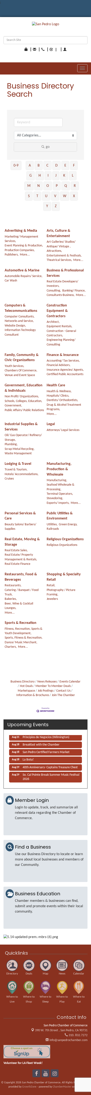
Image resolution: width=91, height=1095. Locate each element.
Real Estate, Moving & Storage (22, 542)
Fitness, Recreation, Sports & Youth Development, (23, 631)
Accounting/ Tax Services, (63, 360)
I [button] (48, 176)
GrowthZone (29, 1086)
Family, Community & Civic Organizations (21, 357)
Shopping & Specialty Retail (64, 577)
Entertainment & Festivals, (64, 255)
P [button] (57, 186)
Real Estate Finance (17, 563)
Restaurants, (13, 585)
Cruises (9, 478)
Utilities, (52, 524)
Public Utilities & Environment (60, 516)
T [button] (37, 196)
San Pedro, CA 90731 (61, 1030)
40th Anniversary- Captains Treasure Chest (50, 766)
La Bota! (28, 758)
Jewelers (52, 599)
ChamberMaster (62, 1086)
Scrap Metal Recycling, (20, 449)
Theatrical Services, (59, 260)
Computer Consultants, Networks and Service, (20, 319)
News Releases (47, 681)
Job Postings (45, 690)
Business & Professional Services (65, 273)
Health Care (56, 385)
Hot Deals (26, 686)
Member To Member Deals (53, 686)
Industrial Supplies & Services (21, 426)
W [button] (64, 196)
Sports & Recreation (20, 623)
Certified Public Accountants (65, 374)
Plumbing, (11, 444)
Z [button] (56, 206)
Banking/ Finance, (74, 290)
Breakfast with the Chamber (41, 743)
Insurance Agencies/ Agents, (65, 369)
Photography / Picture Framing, (61, 592)
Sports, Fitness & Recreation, (23, 637)
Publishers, (12, 254)
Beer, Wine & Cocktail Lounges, (19, 606)
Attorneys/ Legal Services (63, 430)
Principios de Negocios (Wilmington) (46, 735)
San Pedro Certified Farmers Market (46, 750)
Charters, (11, 646)
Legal (51, 424)
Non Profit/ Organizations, (22, 396)
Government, (13, 405)
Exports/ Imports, (58, 503)
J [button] (55, 176)
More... (25, 254)
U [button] (46, 196)
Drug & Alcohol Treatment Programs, (64, 407)
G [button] (30, 176)
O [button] (47, 186)
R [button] (75, 186)
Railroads (53, 528)
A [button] (30, 165)
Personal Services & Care (20, 516)
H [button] (39, 176)
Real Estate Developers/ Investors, (62, 284)
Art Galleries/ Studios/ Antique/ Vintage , (61, 244)
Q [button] (65, 186)
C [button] (47, 165)
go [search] (47, 147)
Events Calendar (70, 681)
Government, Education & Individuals (23, 388)
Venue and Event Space (20, 375)
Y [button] (47, 206)
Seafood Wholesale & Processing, (60, 487)
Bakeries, (11, 599)
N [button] (38, 186)
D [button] (56, 165)
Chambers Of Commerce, (21, 370)
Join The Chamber (63, 695)
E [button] (65, 165)
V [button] (55, 196)
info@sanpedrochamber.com (68, 1040)
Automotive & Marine (22, 270)
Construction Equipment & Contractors (57, 311)
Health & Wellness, (59, 391)
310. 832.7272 (78, 1035)
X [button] (74, 196)
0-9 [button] (16, 165)
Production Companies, (20, 250)
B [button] (39, 165)
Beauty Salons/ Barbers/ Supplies (20, 526)
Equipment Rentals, (59, 326)
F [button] (74, 165)
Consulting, (54, 290)
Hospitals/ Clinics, (58, 395)
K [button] (64, 176)
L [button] (73, 176)
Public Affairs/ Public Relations (24, 410)
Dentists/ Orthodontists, (62, 400)
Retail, (51, 585)
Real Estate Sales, (16, 550)
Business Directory (22, 681)
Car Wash (11, 280)
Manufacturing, (57, 480)
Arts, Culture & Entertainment (58, 233)
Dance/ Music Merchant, (21, 642)
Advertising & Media (21, 231)
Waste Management (18, 453)
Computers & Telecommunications (21, 308)
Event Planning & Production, (24, 245)
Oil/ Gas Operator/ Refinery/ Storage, (23, 437)
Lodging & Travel (18, 464)
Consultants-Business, (61, 295)
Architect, (53, 322)
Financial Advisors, (58, 365)
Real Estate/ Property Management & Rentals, (21, 557)
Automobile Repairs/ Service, (23, 276)
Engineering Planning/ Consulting (61, 342)
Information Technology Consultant (20, 332)
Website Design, (15, 325)
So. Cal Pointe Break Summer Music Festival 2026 (51, 775)
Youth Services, (14, 366)
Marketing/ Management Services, (21, 239)
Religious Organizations (65, 539)
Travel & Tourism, (16, 469)
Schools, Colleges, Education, (23, 401)
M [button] (29, 186)
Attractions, (54, 250)
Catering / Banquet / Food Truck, (21, 592)
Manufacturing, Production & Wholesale (59, 469)
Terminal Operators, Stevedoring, (60, 496)
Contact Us (63, 690)
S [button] (29, 196)
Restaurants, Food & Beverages (21, 577)
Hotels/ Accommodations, (21, 474)
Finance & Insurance (63, 355)
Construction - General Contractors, (61, 333)
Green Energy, (68, 524)
